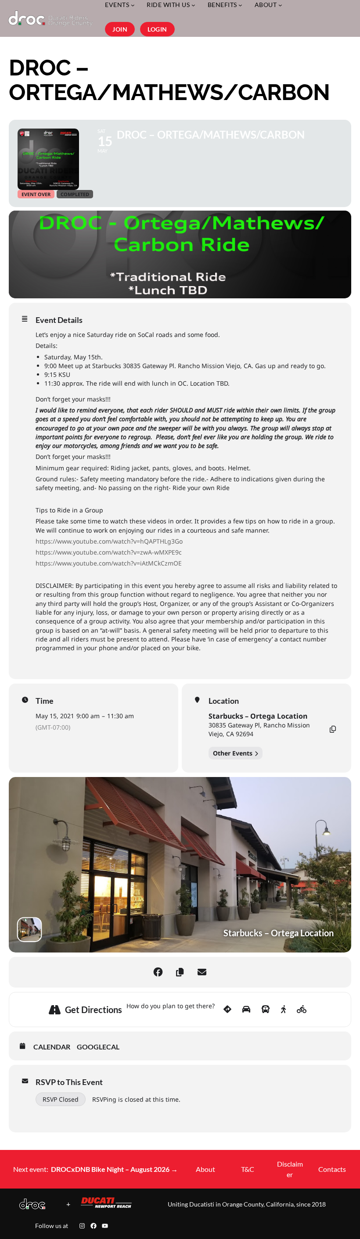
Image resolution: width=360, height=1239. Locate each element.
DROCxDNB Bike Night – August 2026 (114, 1169)
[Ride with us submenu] (193, 5)
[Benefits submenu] (240, 5)
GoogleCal (98, 1046)
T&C (247, 1169)
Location (224, 701)
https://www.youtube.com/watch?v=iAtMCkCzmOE (109, 563)
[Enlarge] (33, 1210)
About (205, 1169)
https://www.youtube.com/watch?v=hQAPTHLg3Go (109, 541)
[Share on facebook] (158, 972)
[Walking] (283, 1009)
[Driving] (246, 1009)
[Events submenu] (133, 5)
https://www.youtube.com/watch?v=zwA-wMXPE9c (109, 552)
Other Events (232, 753)
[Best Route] (227, 1009)
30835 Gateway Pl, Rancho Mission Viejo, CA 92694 (259, 729)
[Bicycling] (301, 1009)
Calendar (51, 1046)
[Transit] (265, 1009)
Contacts (332, 1169)
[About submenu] (280, 5)
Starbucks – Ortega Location (258, 716)
